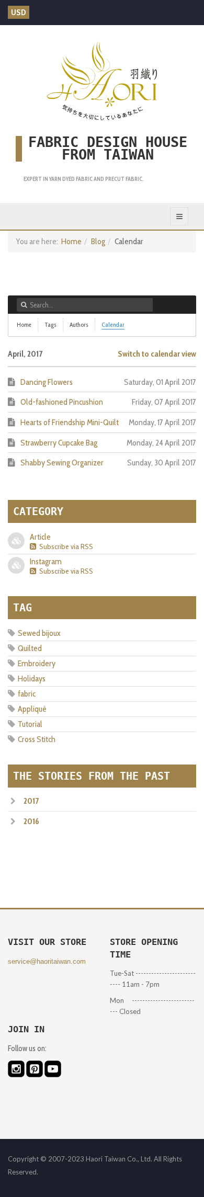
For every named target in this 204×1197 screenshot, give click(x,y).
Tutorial (30, 724)
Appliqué (32, 709)
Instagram (46, 561)
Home (71, 241)
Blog (98, 241)
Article (40, 537)
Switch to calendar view (157, 354)
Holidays (32, 678)
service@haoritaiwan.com (47, 961)
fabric (27, 694)
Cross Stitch (36, 739)
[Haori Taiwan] (102, 80)
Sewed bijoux (39, 633)
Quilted (30, 648)
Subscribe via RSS (64, 546)
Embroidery (36, 663)
